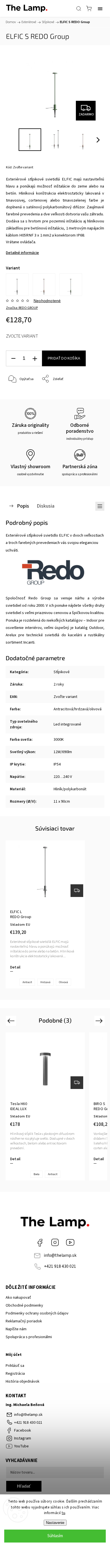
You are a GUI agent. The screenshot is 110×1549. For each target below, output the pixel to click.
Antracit (27, 982)
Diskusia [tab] (45, 506)
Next (100, 1021)
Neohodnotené (47, 301)
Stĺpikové (62, 672)
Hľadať (24, 1486)
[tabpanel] (45, 914)
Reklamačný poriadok (24, 1321)
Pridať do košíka (64, 358)
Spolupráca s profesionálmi (29, 1337)
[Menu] (100, 8)
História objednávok (22, 1381)
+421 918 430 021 (60, 1266)
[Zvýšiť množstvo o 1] (35, 358)
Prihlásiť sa (15, 1366)
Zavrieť (91, 393)
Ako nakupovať (18, 1297)
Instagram (55, 1242)
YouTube (70, 1242)
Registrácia (15, 1373)
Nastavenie (55, 1523)
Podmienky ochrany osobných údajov (37, 1313)
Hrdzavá (45, 982)
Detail (15, 967)
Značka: (22, 307)
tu (63, 1512)
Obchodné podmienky (24, 1305)
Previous (12, 1021)
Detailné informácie (22, 253)
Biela (36, 1174)
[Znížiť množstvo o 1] (13, 358)
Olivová (63, 982)
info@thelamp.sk (60, 1255)
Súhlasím (55, 1536)
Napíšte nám (16, 1329)
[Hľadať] (78, 8)
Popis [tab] (23, 506)
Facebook (40, 1242)
